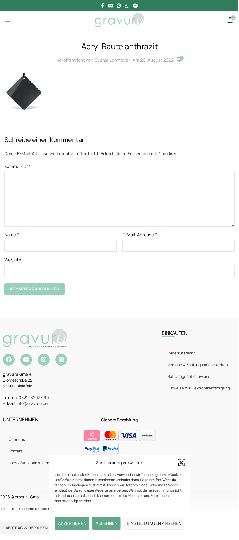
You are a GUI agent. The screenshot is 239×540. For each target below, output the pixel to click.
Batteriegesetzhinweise (189, 376)
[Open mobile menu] (7, 20)
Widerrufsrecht (181, 353)
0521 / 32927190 (34, 397)
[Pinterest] (61, 360)
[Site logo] (119, 19)
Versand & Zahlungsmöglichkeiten (198, 364)
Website (12, 260)
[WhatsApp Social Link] (127, 5)
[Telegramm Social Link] (135, 5)
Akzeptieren (72, 523)
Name (11, 234)
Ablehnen (106, 523)
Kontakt (15, 451)
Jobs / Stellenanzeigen (29, 462)
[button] (181, 463)
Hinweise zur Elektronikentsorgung (199, 388)
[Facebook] (9, 360)
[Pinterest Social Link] (119, 5)
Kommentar (17, 166)
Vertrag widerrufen (27, 527)
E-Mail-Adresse (139, 234)
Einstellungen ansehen (154, 523)
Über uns (17, 439)
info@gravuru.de (32, 403)
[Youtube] (26, 360)
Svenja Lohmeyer (112, 60)
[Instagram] (44, 360)
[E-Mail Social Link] (110, 5)
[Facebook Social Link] (102, 5)
